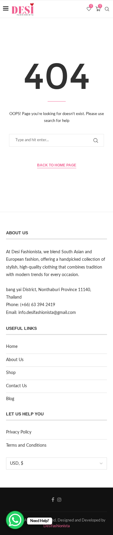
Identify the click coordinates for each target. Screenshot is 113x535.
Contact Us (16, 386)
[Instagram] (59, 500)
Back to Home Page (56, 165)
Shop (11, 373)
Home (11, 347)
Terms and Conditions (26, 445)
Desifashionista (56, 526)
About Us (15, 360)
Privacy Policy (18, 432)
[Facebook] (53, 500)
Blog (10, 399)
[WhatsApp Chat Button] (15, 520)
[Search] (107, 9)
